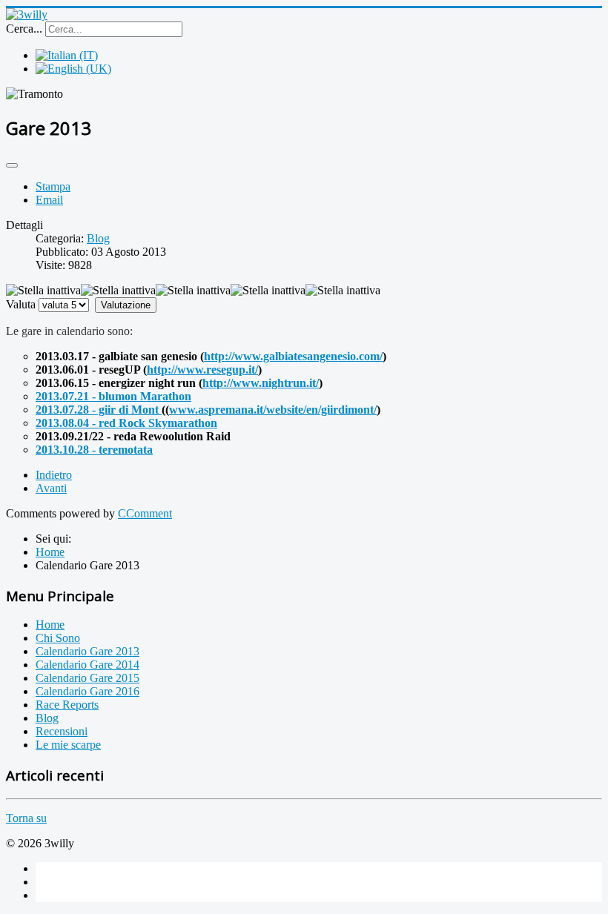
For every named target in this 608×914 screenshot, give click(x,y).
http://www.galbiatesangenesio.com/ (293, 356)
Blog (98, 238)
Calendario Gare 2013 (87, 651)
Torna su (26, 818)
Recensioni (61, 731)
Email (49, 199)
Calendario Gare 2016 (87, 691)
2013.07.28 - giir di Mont (99, 409)
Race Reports (67, 704)
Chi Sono (58, 638)
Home (50, 624)
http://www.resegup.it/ (202, 369)
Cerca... (24, 28)
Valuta (21, 304)
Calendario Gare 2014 (87, 664)
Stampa (53, 186)
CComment (145, 513)
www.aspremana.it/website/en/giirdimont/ (273, 409)
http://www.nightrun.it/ (260, 383)
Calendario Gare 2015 (87, 678)
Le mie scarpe (68, 744)
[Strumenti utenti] (12, 165)
